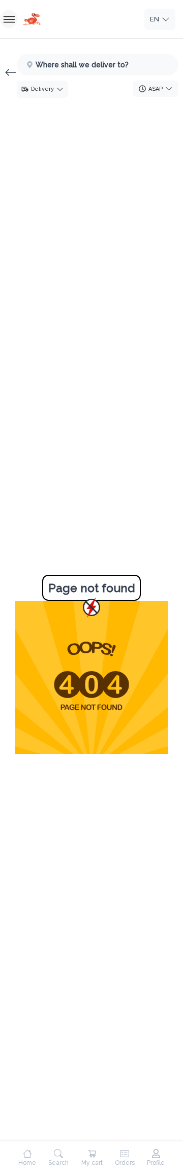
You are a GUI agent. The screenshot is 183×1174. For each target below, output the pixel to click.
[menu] (9, 19)
